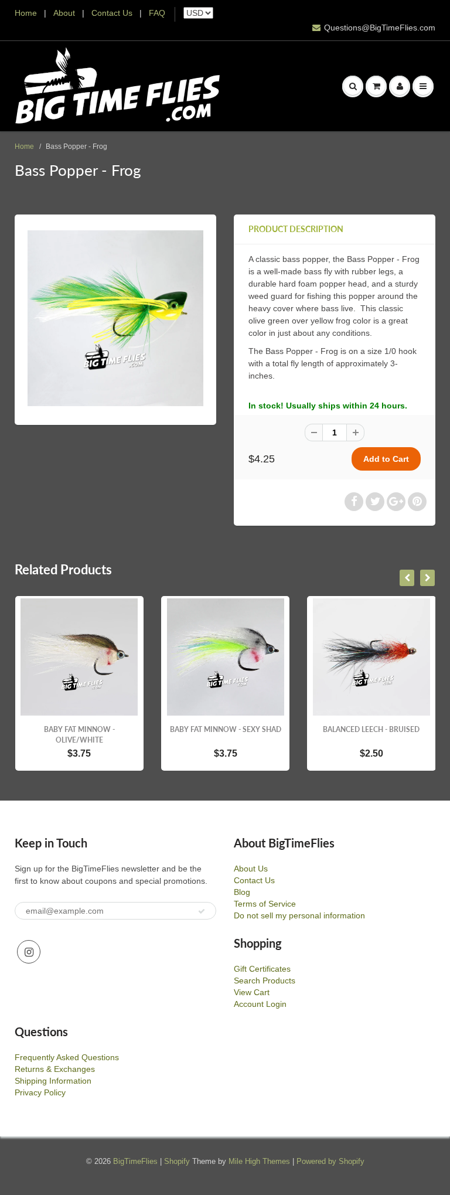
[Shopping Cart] (376, 86)
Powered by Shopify (330, 1161)
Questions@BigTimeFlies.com (379, 27)
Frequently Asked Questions (67, 1057)
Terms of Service (265, 903)
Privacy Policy (40, 1092)
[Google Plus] (396, 501)
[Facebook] (354, 501)
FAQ (157, 13)
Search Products (264, 980)
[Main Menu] (423, 86)
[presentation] (407, 578)
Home (26, 13)
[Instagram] (28, 952)
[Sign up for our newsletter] (201, 911)
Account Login (260, 1004)
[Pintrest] (417, 501)
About (65, 13)
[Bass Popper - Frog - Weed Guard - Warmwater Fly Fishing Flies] (115, 318)
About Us (251, 868)
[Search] (352, 86)
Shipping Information (53, 1080)
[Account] (399, 86)
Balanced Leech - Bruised (371, 729)
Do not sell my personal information (299, 915)
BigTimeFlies (135, 1161)
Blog (242, 892)
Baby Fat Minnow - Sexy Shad (225, 729)
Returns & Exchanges (55, 1069)
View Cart (252, 992)
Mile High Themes (259, 1161)
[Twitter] (375, 501)
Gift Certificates (262, 968)
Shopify (177, 1161)
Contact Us (111, 13)
